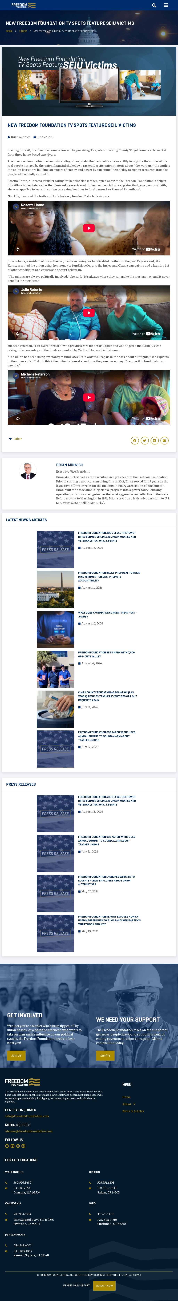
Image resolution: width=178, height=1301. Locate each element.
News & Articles (133, 1111)
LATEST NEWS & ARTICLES (26, 520)
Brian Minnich (69, 465)
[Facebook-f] (7, 1146)
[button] (166, 5)
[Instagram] (18, 1146)
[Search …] (154, 6)
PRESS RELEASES (21, 784)
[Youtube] (23, 1146)
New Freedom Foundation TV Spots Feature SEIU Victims (72, 125)
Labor (23, 31)
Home (9, 31)
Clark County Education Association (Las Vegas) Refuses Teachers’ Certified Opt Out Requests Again (107, 696)
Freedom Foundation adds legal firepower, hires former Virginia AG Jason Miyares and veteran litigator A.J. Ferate (107, 536)
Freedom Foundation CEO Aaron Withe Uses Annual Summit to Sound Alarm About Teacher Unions (106, 736)
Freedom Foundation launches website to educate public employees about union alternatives (106, 880)
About (127, 1104)
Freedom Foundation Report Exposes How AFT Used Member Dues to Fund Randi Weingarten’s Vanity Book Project (109, 920)
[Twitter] (12, 1146)
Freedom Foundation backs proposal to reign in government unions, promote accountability (109, 576)
